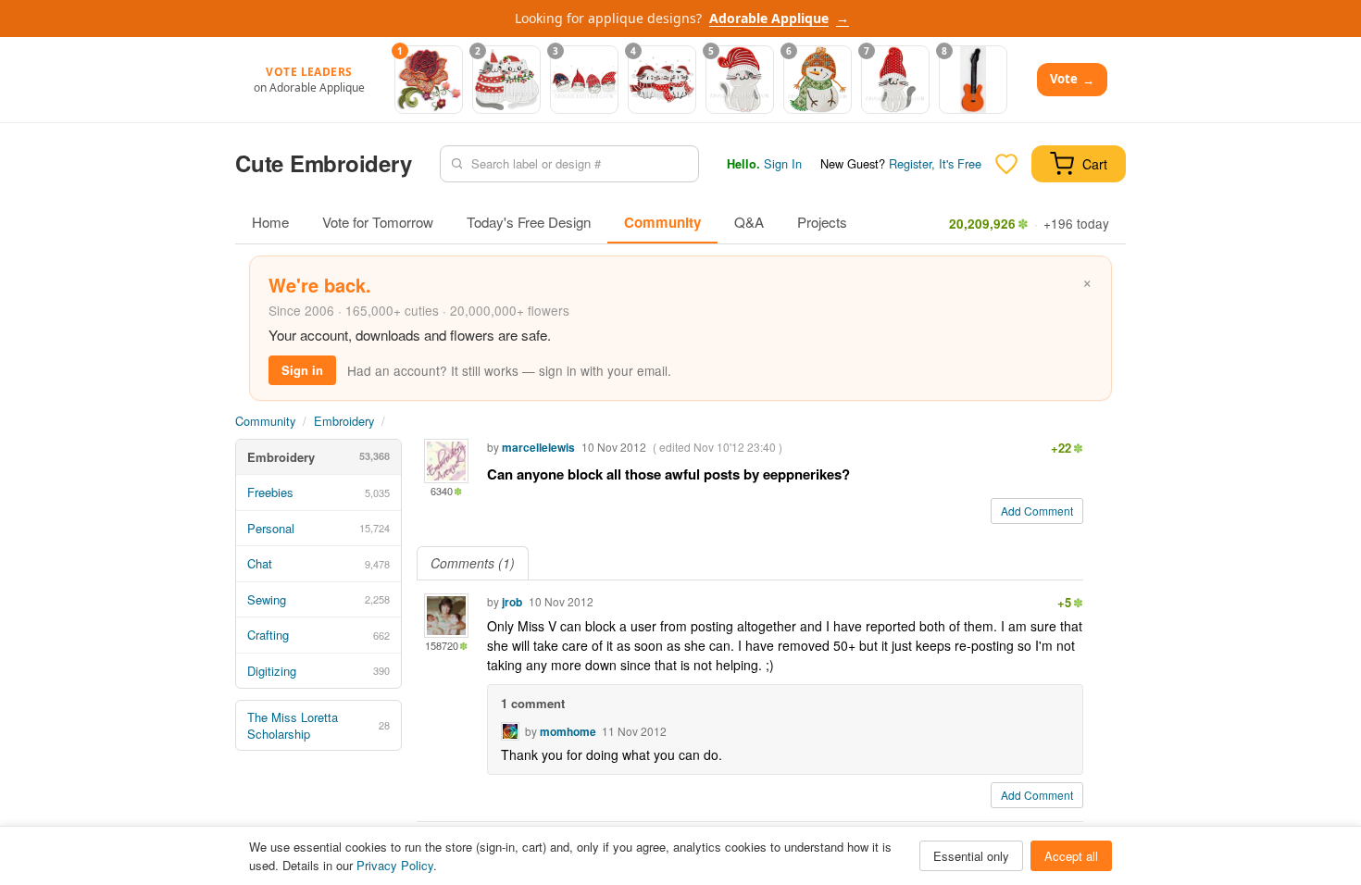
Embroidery (344, 421)
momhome (568, 731)
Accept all (1071, 856)
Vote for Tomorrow (377, 221)
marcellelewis (538, 447)
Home (270, 221)
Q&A (749, 221)
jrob (512, 601)
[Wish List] (1006, 164)
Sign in (302, 370)
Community (662, 222)
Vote (1072, 79)
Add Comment (1037, 510)
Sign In (783, 163)
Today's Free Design (529, 221)
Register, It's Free (935, 163)
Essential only (971, 856)
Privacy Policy (394, 865)
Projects (822, 221)
